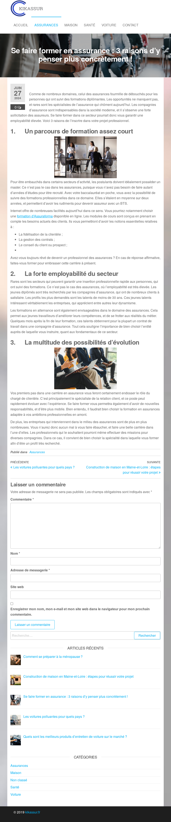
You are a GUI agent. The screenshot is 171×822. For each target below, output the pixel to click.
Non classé (18, 780)
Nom (15, 553)
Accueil (21, 25)
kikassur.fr (32, 812)
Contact (130, 25)
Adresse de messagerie (30, 570)
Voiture (109, 25)
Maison (71, 25)
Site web (17, 586)
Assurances (46, 25)
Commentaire (22, 499)
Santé (89, 25)
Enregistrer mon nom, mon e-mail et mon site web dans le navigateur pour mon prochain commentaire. (80, 611)
